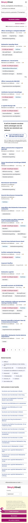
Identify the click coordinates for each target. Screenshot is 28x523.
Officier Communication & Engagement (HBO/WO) (12, 148)
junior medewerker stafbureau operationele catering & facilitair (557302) (13, 302)
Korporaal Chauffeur (7, 263)
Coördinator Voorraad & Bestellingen (11, 92)
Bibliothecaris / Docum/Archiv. (9, 60)
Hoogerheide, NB (8, 368)
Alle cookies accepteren (14, 520)
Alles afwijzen (14, 515)
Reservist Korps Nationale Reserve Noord (12, 241)
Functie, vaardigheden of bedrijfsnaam (12, 6)
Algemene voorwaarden (9, 141)
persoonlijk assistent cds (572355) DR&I (12, 285)
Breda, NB (19, 376)
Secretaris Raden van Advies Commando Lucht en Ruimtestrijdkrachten (12, 220)
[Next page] (24, 350)
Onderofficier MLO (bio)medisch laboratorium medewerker (13, 208)
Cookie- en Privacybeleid (13, 142)
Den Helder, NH (8, 381)
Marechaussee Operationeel (9, 182)
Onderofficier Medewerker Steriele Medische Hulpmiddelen (13, 335)
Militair (16, 373)
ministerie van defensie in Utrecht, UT (14, 370)
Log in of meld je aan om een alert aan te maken (16, 135)
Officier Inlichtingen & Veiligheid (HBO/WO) (13, 31)
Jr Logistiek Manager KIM (8, 105)
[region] (14, 510)
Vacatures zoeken (14, 19)
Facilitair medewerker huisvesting (10, 252)
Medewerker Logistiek (7, 272)
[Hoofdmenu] (26, 2)
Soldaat (16, 378)
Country (9, 490)
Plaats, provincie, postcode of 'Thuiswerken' (13, 12)
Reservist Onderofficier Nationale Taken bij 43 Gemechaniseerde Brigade (13, 321)
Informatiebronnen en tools (12, 482)
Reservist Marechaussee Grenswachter (12, 195)
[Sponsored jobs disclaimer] (26, 26)
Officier (6, 361)
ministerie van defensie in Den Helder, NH (14, 364)
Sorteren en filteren (19, 23)
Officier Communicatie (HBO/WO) (10, 81)
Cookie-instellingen (14, 511)
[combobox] (14, 8)
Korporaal (6, 373)
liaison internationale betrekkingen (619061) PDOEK (13, 163)
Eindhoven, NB (22, 368)
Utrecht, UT (7, 378)
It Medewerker (8, 376)
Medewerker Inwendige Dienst (9, 44)
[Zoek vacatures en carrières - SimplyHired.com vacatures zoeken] (7, 2)
